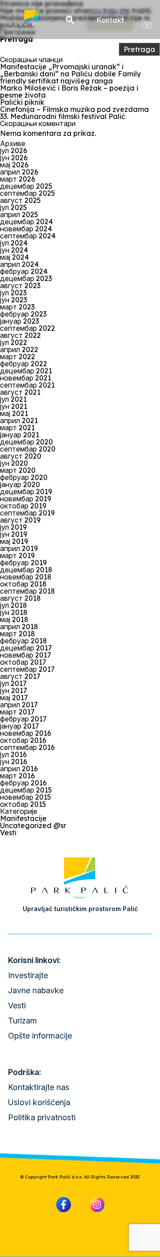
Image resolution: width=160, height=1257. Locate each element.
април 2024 (19, 264)
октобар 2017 (23, 662)
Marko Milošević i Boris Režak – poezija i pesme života (69, 91)
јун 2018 (14, 612)
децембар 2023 (26, 278)
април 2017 (19, 704)
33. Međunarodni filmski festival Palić (62, 116)
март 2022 (17, 356)
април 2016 (19, 768)
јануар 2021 (19, 434)
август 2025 (20, 200)
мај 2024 (14, 257)
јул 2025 (13, 207)
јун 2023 (13, 299)
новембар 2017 (25, 654)
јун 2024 (14, 250)
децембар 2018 (26, 569)
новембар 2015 (25, 797)
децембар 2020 (26, 441)
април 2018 (19, 626)
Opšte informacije (40, 1035)
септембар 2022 (27, 328)
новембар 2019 (25, 498)
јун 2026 (14, 157)
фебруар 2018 (23, 640)
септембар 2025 (27, 193)
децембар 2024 (26, 221)
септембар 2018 (27, 591)
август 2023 (20, 285)
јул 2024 (14, 242)
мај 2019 (14, 541)
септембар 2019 (27, 512)
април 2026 (19, 171)
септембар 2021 (27, 385)
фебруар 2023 (23, 313)
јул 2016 (13, 754)
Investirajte (28, 975)
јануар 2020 (20, 484)
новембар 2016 (25, 733)
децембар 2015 (26, 789)
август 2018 (20, 598)
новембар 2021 (25, 377)
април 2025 (19, 214)
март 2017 (17, 711)
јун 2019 (13, 534)
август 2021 (20, 392)
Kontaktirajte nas (38, 1087)
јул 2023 (13, 292)
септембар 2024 (28, 235)
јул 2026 (13, 150)
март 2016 (17, 775)
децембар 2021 (26, 370)
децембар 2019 (26, 491)
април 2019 (19, 548)
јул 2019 (13, 527)
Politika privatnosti (42, 1117)
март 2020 (18, 470)
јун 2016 (13, 761)
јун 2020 (14, 463)
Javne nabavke (36, 990)
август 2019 (20, 519)
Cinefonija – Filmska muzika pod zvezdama (74, 109)
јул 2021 (13, 399)
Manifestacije (23, 818)
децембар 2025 (26, 186)
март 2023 (17, 306)
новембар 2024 (26, 228)
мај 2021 (14, 413)
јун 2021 (13, 406)
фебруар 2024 (24, 271)
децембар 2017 (26, 647)
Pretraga (16, 39)
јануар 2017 (19, 726)
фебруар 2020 (24, 477)
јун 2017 (13, 690)
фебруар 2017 (23, 718)
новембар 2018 (26, 576)
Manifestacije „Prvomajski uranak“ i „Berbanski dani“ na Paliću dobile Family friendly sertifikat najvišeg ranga (70, 73)
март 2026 (17, 178)
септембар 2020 (28, 448)
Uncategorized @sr (33, 825)
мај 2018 (14, 619)
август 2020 (20, 456)
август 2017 (20, 676)
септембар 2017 (27, 669)
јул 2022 (13, 342)
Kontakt (110, 20)
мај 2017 (14, 697)
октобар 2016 (23, 740)
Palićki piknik (22, 102)
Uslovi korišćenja (39, 1102)
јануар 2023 (19, 321)
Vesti (8, 832)
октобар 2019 (23, 505)
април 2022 (19, 349)
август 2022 (20, 335)
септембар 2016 (27, 747)
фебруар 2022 (23, 363)
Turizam (22, 1020)
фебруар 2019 (23, 562)
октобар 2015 (23, 804)
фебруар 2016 (23, 782)
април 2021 (19, 420)
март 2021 (17, 427)
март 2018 (17, 633)
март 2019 (17, 555)
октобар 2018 (23, 583)
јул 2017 (13, 683)
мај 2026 (14, 164)
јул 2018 (13, 605)
